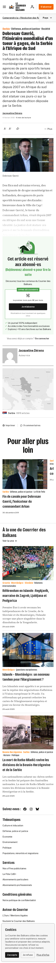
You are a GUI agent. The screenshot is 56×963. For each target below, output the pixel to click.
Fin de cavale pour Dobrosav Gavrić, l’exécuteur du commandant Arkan (21, 501)
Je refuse (28, 955)
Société (45, 28)
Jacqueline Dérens (12, 113)
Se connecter (42, 338)
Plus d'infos (43, 955)
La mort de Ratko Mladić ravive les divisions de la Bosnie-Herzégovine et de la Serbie (26, 765)
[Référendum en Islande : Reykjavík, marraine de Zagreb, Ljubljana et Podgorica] (28, 563)
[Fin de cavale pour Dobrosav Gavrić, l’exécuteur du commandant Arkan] (24, 474)
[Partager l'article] (17, 128)
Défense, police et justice (25, 28)
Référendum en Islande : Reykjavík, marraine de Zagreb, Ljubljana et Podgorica (25, 595)
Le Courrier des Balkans (21, 7)
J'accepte (12, 955)
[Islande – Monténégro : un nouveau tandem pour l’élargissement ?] (28, 650)
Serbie (6, 28)
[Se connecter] (33, 6)
